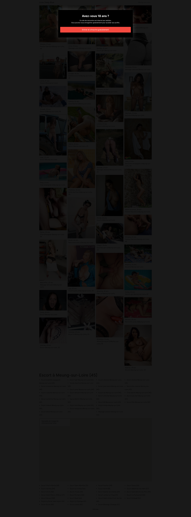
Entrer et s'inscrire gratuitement (95, 30)
